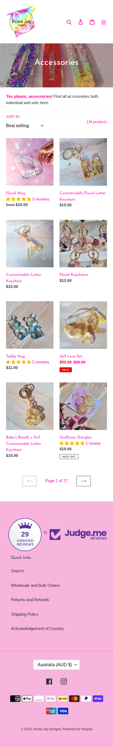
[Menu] (103, 21)
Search (17, 570)
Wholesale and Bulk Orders (35, 585)
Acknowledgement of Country (37, 628)
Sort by (13, 117)
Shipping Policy (24, 614)
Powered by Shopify (77, 729)
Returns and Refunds (30, 599)
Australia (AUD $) (55, 664)
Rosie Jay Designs (47, 729)
